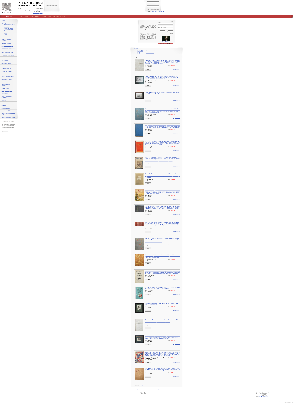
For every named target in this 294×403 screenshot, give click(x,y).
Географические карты (6, 68)
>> (149, 385)
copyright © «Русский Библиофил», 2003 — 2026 (143, 393)
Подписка (158, 387)
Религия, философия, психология (6, 40)
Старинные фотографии (7, 73)
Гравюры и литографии (7, 71)
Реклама (5, 33)
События (138, 387)
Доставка (152, 387)
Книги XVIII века (5, 93)
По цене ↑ (139, 52)
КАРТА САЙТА (62, 16)
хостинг (285, 401)
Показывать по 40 (150, 51)
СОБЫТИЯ (31, 16)
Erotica (5, 34)
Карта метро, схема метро (289, 402)
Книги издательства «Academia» (6, 85)
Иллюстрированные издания (9, 24)
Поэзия (3, 57)
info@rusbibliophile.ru (37, 13)
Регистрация (161, 11)
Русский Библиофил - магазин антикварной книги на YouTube (147, 389)
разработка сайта (290, 401)
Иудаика (3, 65)
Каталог (120, 387)
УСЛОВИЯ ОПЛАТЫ (38, 16)
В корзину (148, 69)
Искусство (4, 23)
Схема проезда (165, 387)
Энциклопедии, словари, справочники (7, 97)
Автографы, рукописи (6, 63)
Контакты (132, 387)
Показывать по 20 (150, 50)
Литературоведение (6, 108)
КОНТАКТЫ (26, 16)
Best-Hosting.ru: (280, 401)
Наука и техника (5, 88)
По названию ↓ (140, 51)
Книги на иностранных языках (8, 117)
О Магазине (126, 387)
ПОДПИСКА (49, 16)
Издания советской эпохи (8, 28)
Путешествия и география (7, 36)
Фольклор (4, 100)
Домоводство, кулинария (7, 79)
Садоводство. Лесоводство (7, 81)
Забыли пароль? (154, 11)
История (3, 20)
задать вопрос (176, 69)
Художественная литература (8, 55)
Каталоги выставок (7, 30)
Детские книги (5, 60)
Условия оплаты (145, 387)
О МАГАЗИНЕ (21, 16)
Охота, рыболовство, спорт (7, 52)
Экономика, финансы (6, 43)
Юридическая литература (7, 46)
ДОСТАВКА (44, 16)
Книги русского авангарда (9, 29)
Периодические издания (7, 91)
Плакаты (3, 102)
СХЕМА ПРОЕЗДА (55, 16)
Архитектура (6, 25)
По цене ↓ (139, 53)
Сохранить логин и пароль (154, 9)
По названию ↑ (140, 50)
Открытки (4, 105)
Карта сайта (172, 387)
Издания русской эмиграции (8, 76)
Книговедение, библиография (8, 110)
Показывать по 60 (150, 53)
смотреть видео (165, 41)
